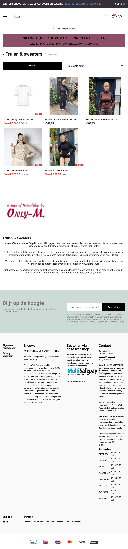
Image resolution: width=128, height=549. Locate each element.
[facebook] (4, 522)
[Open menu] (5, 16)
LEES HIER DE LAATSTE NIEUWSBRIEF (83, 4)
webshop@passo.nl (107, 356)
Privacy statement (8, 354)
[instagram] (7, 522)
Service (27, 522)
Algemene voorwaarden (9, 346)
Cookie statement (73, 522)
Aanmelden (114, 307)
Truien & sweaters (24, 54)
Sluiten (118, 4)
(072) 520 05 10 (105, 359)
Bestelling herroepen (54, 522)
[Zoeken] (105, 16)
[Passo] (16, 16)
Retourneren (38, 522)
